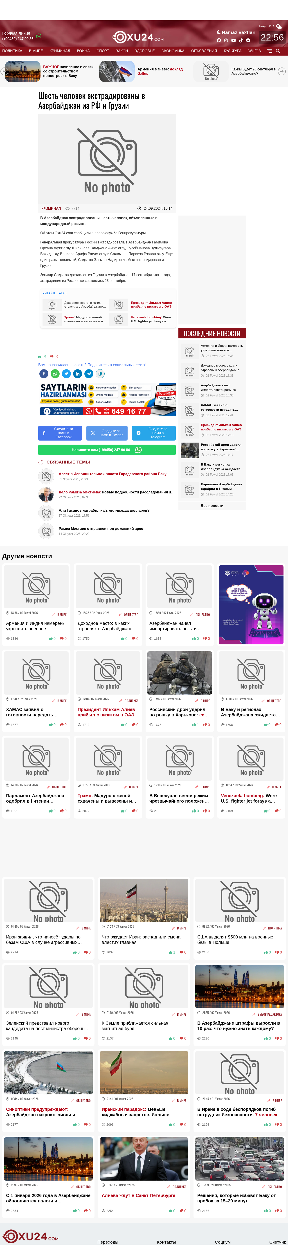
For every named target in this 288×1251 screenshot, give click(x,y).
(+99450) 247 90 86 (18, 39)
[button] (283, 71)
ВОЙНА (83, 51)
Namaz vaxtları (239, 32)
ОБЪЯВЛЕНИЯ (204, 51)
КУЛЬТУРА (233, 51)
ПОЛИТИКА (12, 51)
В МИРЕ (36, 51)
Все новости (212, 506)
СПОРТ (103, 51)
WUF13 (254, 51)
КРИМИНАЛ (60, 51)
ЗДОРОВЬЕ (145, 51)
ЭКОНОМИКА (173, 51)
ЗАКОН (122, 51)
